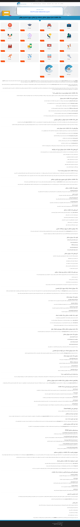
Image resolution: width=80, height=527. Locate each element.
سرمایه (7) (29, 48)
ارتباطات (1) (49, 38)
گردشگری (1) (29, 59)
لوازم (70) (49, 59)
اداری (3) (68, 28)
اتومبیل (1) (49, 28)
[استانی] (49, 66)
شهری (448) (68, 74)
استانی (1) (49, 74)
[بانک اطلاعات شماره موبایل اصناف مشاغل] (21, 4)
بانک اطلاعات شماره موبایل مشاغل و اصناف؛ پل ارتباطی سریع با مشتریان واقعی (40, 17)
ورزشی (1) (9, 59)
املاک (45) (68, 38)
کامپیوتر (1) (49, 48)
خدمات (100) (9, 38)
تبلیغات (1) (68, 48)
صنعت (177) (9, 48)
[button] (37, 3)
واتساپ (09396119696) (60, 522)
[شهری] (69, 66)
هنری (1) (69, 59)
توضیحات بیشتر (61, 30)
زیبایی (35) (29, 38)
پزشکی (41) (9, 28)
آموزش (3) (29, 28)
